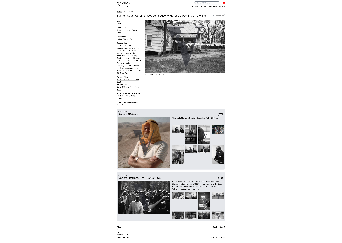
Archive (119, 11)
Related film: (122, 77)
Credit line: (121, 28)
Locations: (121, 37)
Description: (122, 43)
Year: (119, 21)
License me (219, 16)
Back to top (219, 227)
